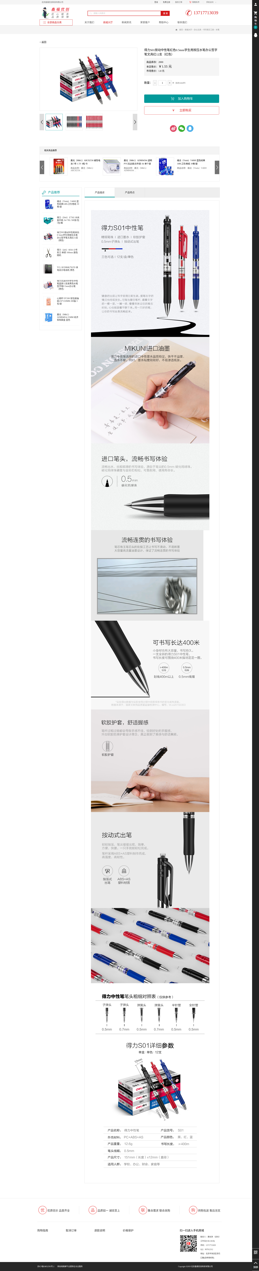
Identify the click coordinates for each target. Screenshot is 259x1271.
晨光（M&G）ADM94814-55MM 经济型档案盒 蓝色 (67, 317)
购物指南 (42, 1230)
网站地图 (61, 1266)
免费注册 (166, 2)
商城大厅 (188, 30)
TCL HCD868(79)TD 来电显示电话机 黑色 (67, 268)
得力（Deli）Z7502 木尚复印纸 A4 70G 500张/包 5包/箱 (138, 162)
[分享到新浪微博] (173, 128)
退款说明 (99, 1230)
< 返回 (43, 42)
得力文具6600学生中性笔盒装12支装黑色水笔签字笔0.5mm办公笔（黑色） (67, 285)
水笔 (217, 30)
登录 (156, 2)
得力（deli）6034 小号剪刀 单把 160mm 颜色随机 (67, 252)
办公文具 (197, 30)
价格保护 (128, 1230)
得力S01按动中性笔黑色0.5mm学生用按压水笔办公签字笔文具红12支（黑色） (192, 162)
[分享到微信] (181, 128)
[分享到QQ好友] (190, 128)
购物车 (195, 2)
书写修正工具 (208, 30)
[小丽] (255, 35)
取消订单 (71, 1230)
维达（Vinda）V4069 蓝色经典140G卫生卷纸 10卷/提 (85, 162)
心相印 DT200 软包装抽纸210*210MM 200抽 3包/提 (68, 301)
